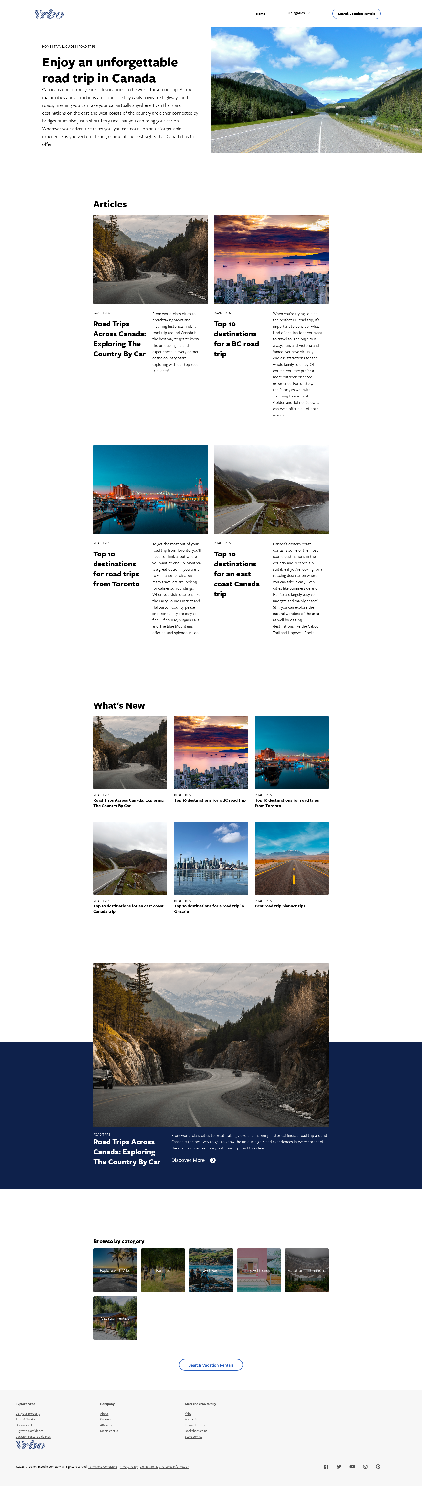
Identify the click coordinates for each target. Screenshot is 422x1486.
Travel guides (65, 46)
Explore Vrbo (25, 1403)
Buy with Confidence (29, 1430)
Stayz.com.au (193, 1436)
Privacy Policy (129, 1466)
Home (260, 13)
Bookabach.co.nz (196, 1430)
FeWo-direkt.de (195, 1424)
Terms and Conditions (102, 1466)
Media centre (109, 1430)
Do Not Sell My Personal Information (164, 1466)
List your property (28, 1413)
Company (107, 1403)
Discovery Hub (25, 1424)
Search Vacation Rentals (356, 13)
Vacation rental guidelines (33, 1436)
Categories (296, 12)
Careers (105, 1419)
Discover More (188, 1160)
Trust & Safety (25, 1419)
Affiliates (106, 1424)
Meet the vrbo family (200, 1403)
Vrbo (188, 1413)
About (104, 1413)
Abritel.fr (191, 1419)
